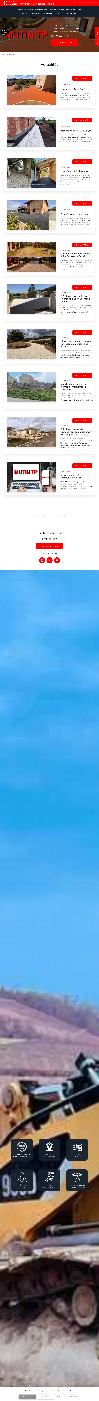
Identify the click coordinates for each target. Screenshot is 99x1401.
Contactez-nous (65, 42)
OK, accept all (28, 1397)
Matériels (80, 3)
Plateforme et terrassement (30, 13)
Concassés (53, 10)
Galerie (87, 3)
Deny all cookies (46, 1397)
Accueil (73, 3)
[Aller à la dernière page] (66, 514)
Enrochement (70, 10)
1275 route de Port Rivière (30, 4)
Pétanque (59, 13)
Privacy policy (76, 1397)
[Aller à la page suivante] (62, 514)
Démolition (48, 13)
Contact (94, 3)
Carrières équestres (41, 10)
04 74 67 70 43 (11, 2)
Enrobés (61, 10)
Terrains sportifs (72, 13)
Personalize (62, 1397)
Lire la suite (81, 78)
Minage (79, 10)
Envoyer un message (49, 546)
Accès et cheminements (25, 10)
